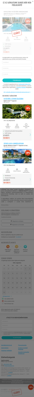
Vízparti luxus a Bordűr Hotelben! (14, 143)
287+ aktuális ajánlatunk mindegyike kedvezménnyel (16, 92)
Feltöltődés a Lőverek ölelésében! (13, 99)
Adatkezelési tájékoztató (24, 84)
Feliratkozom (17, 80)
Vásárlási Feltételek (21, 87)
